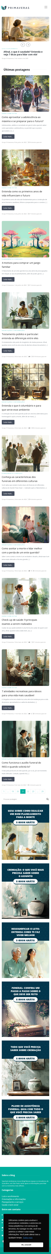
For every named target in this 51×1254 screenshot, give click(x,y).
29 (42, 794)
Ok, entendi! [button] (26, 1245)
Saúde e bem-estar (9, 116)
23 (33, 794)
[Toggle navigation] (46, 6)
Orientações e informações (13, 333)
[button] (23, 45)
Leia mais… (8, 139)
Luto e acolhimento (10, 48)
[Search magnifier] (47, 802)
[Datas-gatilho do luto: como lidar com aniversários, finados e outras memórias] (25, 29)
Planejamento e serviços (12, 262)
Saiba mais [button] (27, 1238)
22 (28, 794)
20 (18, 794)
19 (13, 794)
